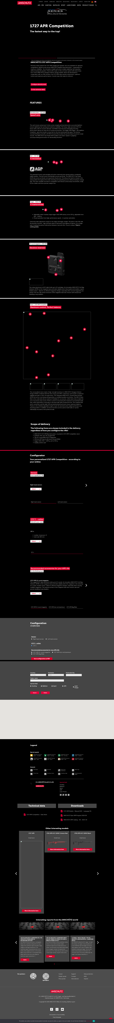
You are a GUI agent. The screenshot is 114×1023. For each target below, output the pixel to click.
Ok (93, 1020)
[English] (95, 1)
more (24, 960)
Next (86, 485)
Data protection (88, 974)
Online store (87, 1)
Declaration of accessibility (57, 1014)
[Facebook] (51, 1009)
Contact (81, 1)
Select (34, 489)
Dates (79, 5)
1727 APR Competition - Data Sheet (37, 814)
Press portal (62, 978)
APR (65, 686)
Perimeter (51, 673)
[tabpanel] (31, 942)
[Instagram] (57, 1009)
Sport (63, 5)
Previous (16, 873)
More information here (31, 910)
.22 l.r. (35, 645)
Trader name (34, 678)
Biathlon (56, 5)
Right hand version (38, 639)
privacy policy (89, 1020)
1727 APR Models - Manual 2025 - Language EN (77, 811)
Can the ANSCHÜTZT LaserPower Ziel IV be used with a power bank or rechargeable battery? (31, 939)
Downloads (52, 1)
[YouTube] (62, 1009)
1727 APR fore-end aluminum (62, 652)
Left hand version (52, 639)
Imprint (86, 978)
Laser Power (71, 5)
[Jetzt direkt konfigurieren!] (39, 84)
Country (32, 673)
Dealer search (74, 1)
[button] (17, 47)
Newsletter (59, 1)
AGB (85, 976)
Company (41, 1)
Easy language (57, 1017)
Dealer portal (66, 1)
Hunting (48, 5)
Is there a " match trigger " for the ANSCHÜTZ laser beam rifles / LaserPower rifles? (82, 939)
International (75, 978)
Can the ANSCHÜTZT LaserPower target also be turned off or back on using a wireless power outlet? (56, 939)
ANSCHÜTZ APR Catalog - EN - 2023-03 (75, 820)
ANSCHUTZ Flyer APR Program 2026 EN (75, 815)
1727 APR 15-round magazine (41, 652)
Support (46, 1)
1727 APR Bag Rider (38, 654)
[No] (112, 1021)
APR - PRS (41, 5)
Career (61, 974)
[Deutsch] (92, 1)
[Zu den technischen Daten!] (38, 89)
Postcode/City (70, 673)
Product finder (88, 5)
